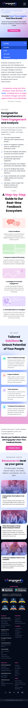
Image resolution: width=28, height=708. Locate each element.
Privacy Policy (18, 680)
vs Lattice (17, 633)
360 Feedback (4, 623)
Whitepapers (4, 677)
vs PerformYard (18, 635)
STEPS (5, 51)
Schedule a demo (14, 448)
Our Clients (17, 666)
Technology (18, 618)
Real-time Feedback (6, 625)
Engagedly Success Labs (7, 683)
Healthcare (17, 619)
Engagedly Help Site (6, 670)
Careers (17, 670)
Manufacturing (18, 621)
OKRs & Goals (4, 621)
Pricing (16, 675)
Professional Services (20, 623)
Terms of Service (19, 682)
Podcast (3, 685)
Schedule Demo (14, 30)
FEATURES (6, 47)
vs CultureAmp (18, 628)
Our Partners (18, 668)
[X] (5, 692)
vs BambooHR (18, 637)
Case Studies (4, 675)
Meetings (3, 626)
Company (17, 665)
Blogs (2, 681)
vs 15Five (17, 630)
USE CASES (6, 54)
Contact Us (17, 673)
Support (17, 672)
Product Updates (5, 668)
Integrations (4, 667)
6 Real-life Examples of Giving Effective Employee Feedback (11, 527)
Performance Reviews (6, 620)
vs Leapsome (18, 632)
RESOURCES (7, 57)
